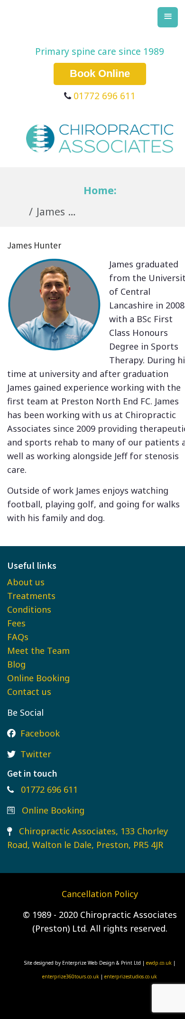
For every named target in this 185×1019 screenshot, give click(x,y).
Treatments (31, 595)
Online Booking (38, 678)
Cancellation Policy (100, 893)
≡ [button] (168, 16)
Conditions (29, 609)
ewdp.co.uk (159, 962)
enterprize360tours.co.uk (71, 976)
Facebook (40, 733)
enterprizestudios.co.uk (130, 976)
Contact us (29, 691)
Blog (16, 664)
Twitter (35, 754)
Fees (16, 623)
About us (26, 582)
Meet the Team (38, 650)
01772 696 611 (105, 95)
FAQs (17, 636)
